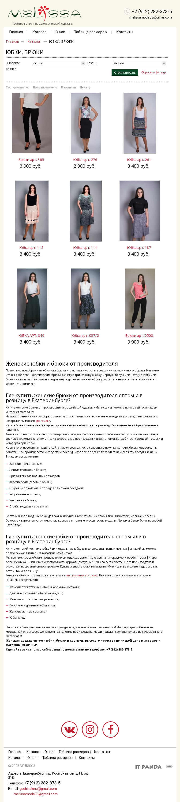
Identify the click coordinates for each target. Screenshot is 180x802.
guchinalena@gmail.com (38, 789)
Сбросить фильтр (153, 72)
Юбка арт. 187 (139, 247)
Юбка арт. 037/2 (85, 335)
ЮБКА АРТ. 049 (31, 335)
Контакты (102, 752)
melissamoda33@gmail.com (150, 17)
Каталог (39, 32)
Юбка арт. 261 (139, 159)
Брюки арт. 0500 (139, 335)
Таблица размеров (74, 752)
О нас (49, 752)
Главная (12, 41)
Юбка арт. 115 (31, 247)
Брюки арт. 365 (31, 159)
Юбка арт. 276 (85, 159)
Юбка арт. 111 (85, 247)
